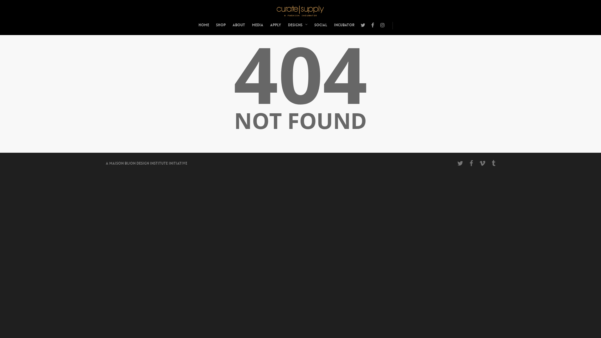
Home (203, 25)
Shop (221, 25)
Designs (295, 25)
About (239, 25)
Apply (275, 25)
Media (257, 25)
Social (320, 25)
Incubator (344, 25)
